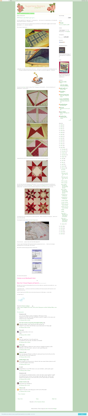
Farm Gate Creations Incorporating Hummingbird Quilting (31, 322)
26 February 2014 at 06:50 (24, 370)
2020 (61, 136)
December (64, 149)
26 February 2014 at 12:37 (24, 385)
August (63, 156)
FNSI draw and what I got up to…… (64, 174)
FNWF (62, 209)
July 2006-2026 (63, 105)
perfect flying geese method (41, 307)
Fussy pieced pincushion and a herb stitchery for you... (64, 101)
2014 (61, 147)
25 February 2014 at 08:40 (24, 342)
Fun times (63, 169)
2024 (61, 128)
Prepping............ (62, 92)
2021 (61, 134)
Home (18, 13)
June (63, 160)
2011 (61, 230)
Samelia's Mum (63, 116)
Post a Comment (21, 394)
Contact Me (32, 13)
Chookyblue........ (63, 91)
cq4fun (21, 307)
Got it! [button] (82, 414)
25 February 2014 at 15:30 (24, 357)
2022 (61, 132)
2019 (61, 138)
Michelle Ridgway (22, 359)
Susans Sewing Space (64, 94)
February (63, 168)
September (64, 154)
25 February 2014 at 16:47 (24, 364)
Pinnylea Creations (23, 381)
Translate (68, 31)
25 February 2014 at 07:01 (24, 327)
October (63, 153)
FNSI (34, 307)
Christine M (21, 352)
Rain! (61, 82)
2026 (61, 125)
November (64, 151)
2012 (61, 228)
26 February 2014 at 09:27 (24, 379)
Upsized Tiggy (63, 89)
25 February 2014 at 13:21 (24, 349)
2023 (61, 130)
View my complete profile (64, 24)
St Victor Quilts (63, 81)
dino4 (47, 408)
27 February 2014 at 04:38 (24, 391)
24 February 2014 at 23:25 (24, 320)
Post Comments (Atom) (40, 401)
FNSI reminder (64, 181)
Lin (20, 367)
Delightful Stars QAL (27, 307)
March (63, 166)
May (63, 162)
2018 (61, 140)
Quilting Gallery (51, 307)
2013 (61, 226)
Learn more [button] (33, 414)
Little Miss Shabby (64, 85)
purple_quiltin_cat (63, 88)
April (63, 164)
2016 (61, 143)
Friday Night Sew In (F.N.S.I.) (25, 13)
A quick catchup (64, 200)
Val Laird (62, 107)
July (62, 158)
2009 (61, 233)
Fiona (20, 330)
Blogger (55, 408)
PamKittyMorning (63, 104)
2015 (61, 145)
